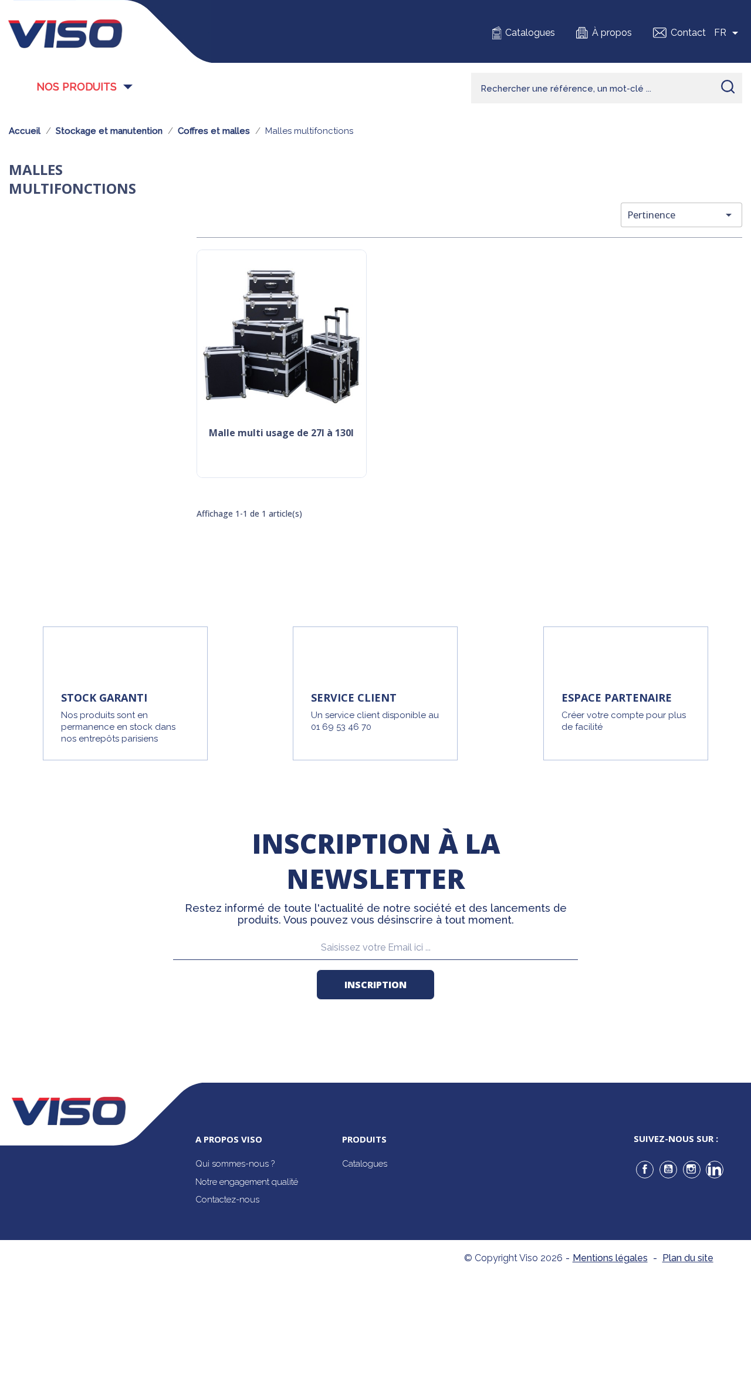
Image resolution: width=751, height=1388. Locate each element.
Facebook (644, 1169)
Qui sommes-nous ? (235, 1163)
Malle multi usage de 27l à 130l (281, 433)
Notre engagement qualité (246, 1182)
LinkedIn (714, 1169)
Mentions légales (610, 1258)
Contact (688, 32)
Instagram (691, 1169)
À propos (612, 32)
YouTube (668, 1169)
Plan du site (687, 1258)
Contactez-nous (227, 1199)
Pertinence (681, 215)
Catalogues (530, 32)
